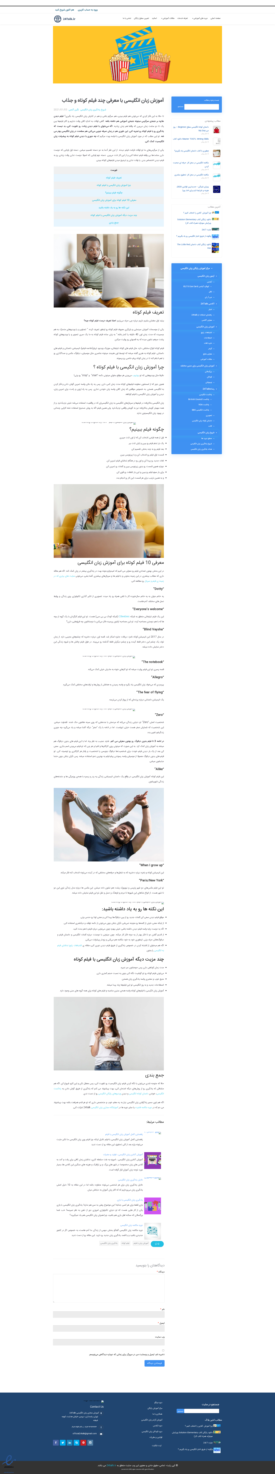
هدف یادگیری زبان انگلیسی (201, 449)
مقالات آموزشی (168, 18)
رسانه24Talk (208, 389)
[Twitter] (63, 1443)
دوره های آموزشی (201, 18)
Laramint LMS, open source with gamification (137, 1469)
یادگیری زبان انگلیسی (108, 1243)
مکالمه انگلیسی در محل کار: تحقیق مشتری (191, 175)
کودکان (209, 377)
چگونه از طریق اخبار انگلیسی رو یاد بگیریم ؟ (193, 236)
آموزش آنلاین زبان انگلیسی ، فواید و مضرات (123, 1155)
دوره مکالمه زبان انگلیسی (131, 1225)
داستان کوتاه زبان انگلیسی (202, 420)
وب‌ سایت (160, 1337)
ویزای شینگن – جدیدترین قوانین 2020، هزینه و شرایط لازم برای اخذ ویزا (192, 188)
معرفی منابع (207, 354)
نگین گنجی (74, 110)
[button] (157, 1445)
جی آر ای (208, 297)
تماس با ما (127, 18)
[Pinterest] (83, 1443)
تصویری (209, 415)
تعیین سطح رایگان (141, 18)
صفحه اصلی (216, 18)
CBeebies (124, 617)
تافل (210, 291)
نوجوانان (209, 382)
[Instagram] (90, 1443)
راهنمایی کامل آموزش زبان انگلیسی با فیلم (124, 1134)
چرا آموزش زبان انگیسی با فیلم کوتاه (114, 185)
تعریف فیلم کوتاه (114, 178)
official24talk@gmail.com (85, 1433)
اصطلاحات (208, 338)
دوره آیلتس (157, 1425)
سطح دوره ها (206, 438)
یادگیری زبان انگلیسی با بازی (130, 1200)
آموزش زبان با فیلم (141, 1243)
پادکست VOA (204, 404)
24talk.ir (111, 1466)
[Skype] (76, 1443)
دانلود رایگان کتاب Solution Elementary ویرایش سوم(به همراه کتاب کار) (194, 221)
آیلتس (209, 282)
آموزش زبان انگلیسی (205, 327)
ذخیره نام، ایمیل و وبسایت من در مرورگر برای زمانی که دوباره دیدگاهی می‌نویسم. (127, 1355)
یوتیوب (135, 375)
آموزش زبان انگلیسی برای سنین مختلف (197, 366)
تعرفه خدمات (182, 18)
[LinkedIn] (69, 1443)
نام (162, 1309)
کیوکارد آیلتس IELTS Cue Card (196, 286)
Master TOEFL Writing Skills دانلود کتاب (191, 139)
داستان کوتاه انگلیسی (139, 1094)
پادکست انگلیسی (205, 394)
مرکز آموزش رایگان (155, 1408)
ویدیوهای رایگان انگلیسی (109, 1094)
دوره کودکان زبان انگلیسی (152, 1431)
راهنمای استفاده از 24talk (201, 315)
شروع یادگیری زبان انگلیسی (93, 110)
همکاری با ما (157, 1414)
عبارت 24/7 (206, 230)
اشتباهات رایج (206, 332)
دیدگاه (161, 1272)
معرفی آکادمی (207, 320)
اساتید (154, 18)
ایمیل (161, 1323)
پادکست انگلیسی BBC (200, 410)
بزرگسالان (208, 371)
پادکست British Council (198, 399)
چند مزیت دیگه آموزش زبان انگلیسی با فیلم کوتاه (114, 215)
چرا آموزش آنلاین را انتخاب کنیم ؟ (197, 213)
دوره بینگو (158, 1402)
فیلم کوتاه (125, 1243)
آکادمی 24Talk (207, 304)
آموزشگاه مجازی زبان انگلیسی (104, 1107)
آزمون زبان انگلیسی (206, 276)
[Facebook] (56, 1443)
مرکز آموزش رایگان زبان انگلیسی (195, 268)
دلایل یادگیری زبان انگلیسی (130, 1180)
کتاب (210, 426)
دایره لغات (208, 343)
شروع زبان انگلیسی (206, 432)
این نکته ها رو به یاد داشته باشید (114, 208)
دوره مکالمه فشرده (143, 1107)
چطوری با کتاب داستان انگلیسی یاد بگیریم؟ (191, 151)
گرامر (210, 348)
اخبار (210, 309)
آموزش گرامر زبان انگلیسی (151, 1420)
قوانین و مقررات (155, 1437)
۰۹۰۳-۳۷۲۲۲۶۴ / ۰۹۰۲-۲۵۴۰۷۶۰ (84, 1427)
